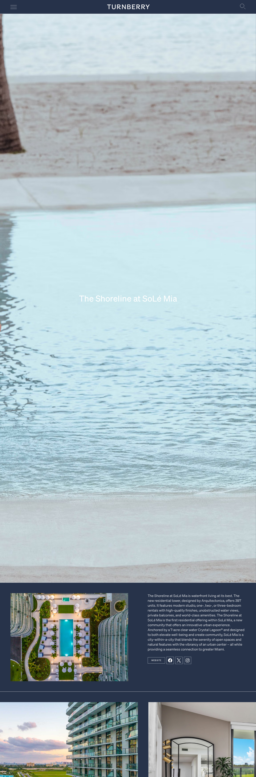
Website (156, 660)
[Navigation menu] (13, 7)
